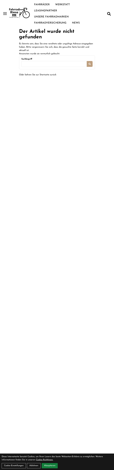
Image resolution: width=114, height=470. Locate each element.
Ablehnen (33, 466)
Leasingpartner (45, 11)
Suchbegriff (26, 59)
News (76, 23)
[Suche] (109, 14)
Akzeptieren (49, 466)
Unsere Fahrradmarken (51, 17)
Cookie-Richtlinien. (44, 460)
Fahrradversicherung (50, 23)
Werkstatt (62, 4)
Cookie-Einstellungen (13, 466)
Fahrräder (42, 4)
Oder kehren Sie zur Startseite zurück (37, 75)
